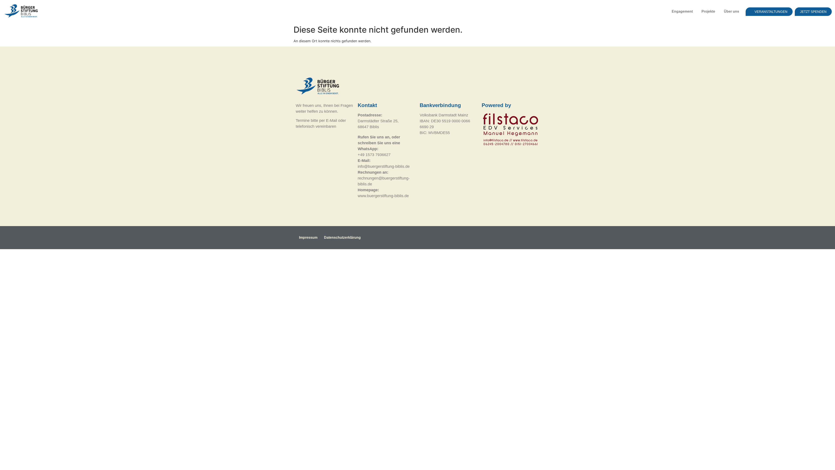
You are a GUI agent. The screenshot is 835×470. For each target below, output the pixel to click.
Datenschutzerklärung (342, 237)
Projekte (708, 11)
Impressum (308, 237)
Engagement (682, 11)
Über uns (731, 11)
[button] (683, 12)
